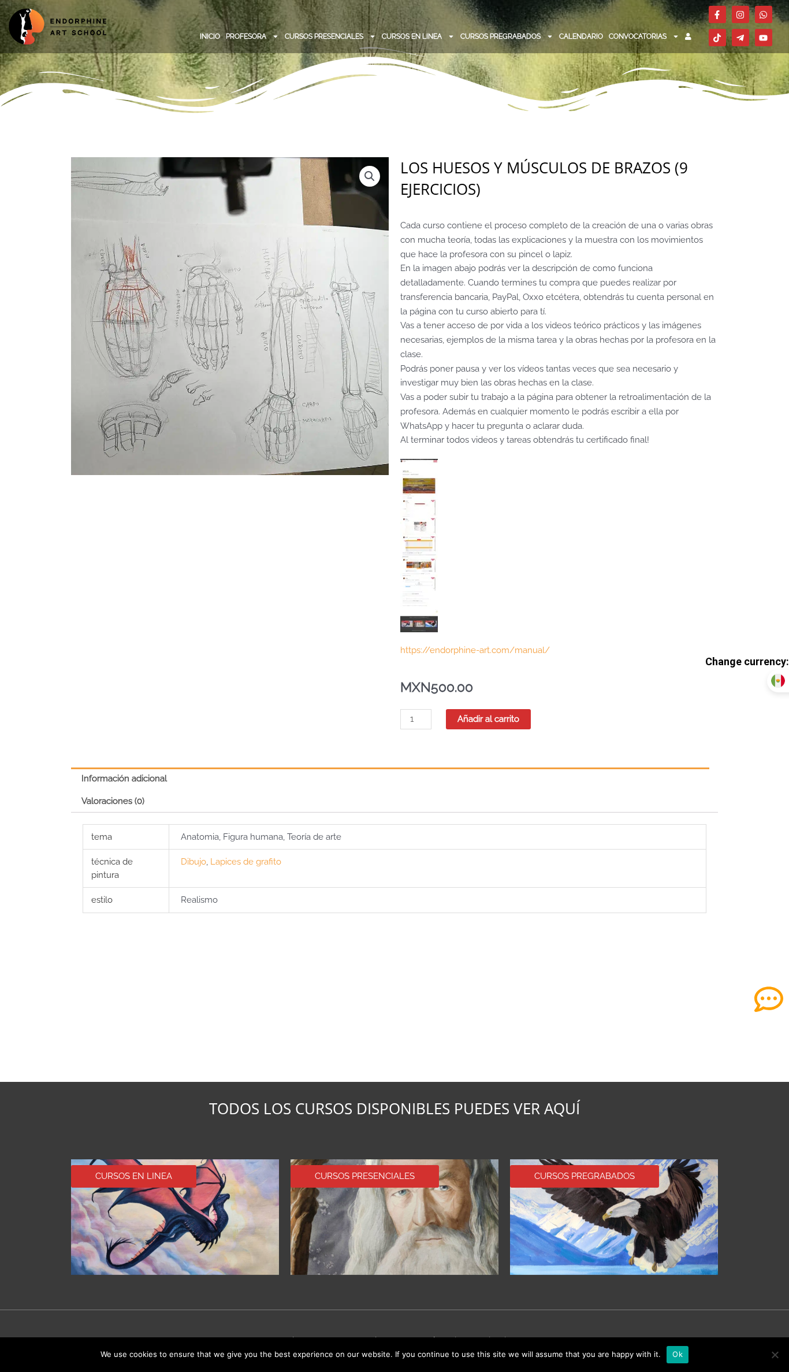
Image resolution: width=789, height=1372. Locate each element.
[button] (369, 176)
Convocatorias (638, 36)
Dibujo (193, 861)
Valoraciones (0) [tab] (112, 801)
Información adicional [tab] (124, 778)
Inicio (210, 36)
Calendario (581, 36)
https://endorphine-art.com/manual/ (475, 650)
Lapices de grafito (245, 861)
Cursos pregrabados (500, 36)
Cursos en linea (412, 36)
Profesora (246, 36)
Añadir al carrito (488, 719)
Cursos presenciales (324, 36)
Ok (677, 1354)
